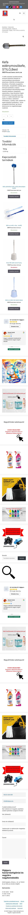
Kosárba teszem (8, 123)
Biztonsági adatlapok (11, 908)
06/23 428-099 (8, 794)
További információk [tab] (9, 136)
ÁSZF (21, 903)
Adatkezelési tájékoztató (12, 903)
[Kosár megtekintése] (20, 13)
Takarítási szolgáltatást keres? (11, 901)
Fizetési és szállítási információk (14, 906)
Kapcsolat (20, 908)
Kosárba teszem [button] (14, 196)
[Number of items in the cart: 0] (14, 19)
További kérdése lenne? (9, 807)
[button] (23, 36)
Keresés (4, 555)
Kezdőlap (4, 27)
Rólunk (22, 901)
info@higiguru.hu (8, 801)
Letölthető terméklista (14, 1)
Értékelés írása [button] (15, 326)
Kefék (10, 30)
